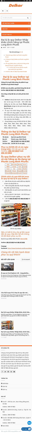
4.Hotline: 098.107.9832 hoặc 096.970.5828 (16, 71)
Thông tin (4, 378)
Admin (4, 47)
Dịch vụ (5, 389)
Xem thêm (6, 426)
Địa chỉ (3, 396)
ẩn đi (21, 52)
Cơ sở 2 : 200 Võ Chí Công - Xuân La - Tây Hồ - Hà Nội (17, 411)
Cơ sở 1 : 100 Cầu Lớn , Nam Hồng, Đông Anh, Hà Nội (16, 403)
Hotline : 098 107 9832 (9, 407)
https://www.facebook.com (16, 248)
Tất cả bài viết (26, 259)
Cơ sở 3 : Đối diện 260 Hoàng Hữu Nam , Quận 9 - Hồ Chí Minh (17, 419)
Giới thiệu (5, 383)
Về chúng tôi (5, 348)
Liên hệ (5, 386)
